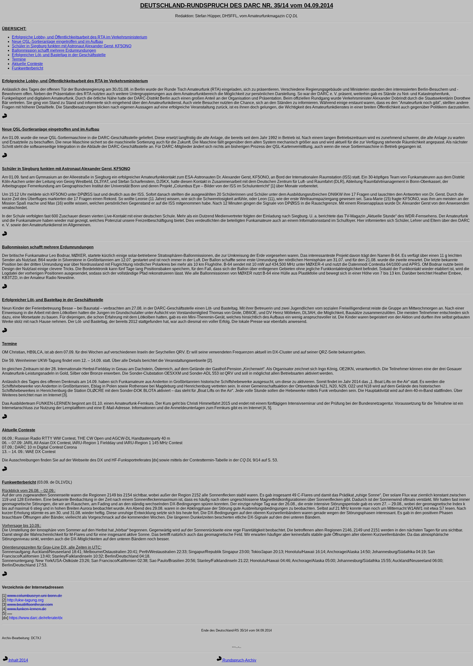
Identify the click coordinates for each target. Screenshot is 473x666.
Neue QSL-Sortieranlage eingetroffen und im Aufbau (57, 41)
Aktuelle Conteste (27, 64)
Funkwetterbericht (27, 68)
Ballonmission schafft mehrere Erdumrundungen (54, 50)
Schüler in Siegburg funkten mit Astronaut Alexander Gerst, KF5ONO (71, 46)
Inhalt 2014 (18, 660)
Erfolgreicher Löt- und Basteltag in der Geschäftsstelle (59, 55)
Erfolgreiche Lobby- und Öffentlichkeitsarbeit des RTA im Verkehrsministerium (79, 37)
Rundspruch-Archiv (238, 660)
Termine (19, 59)
